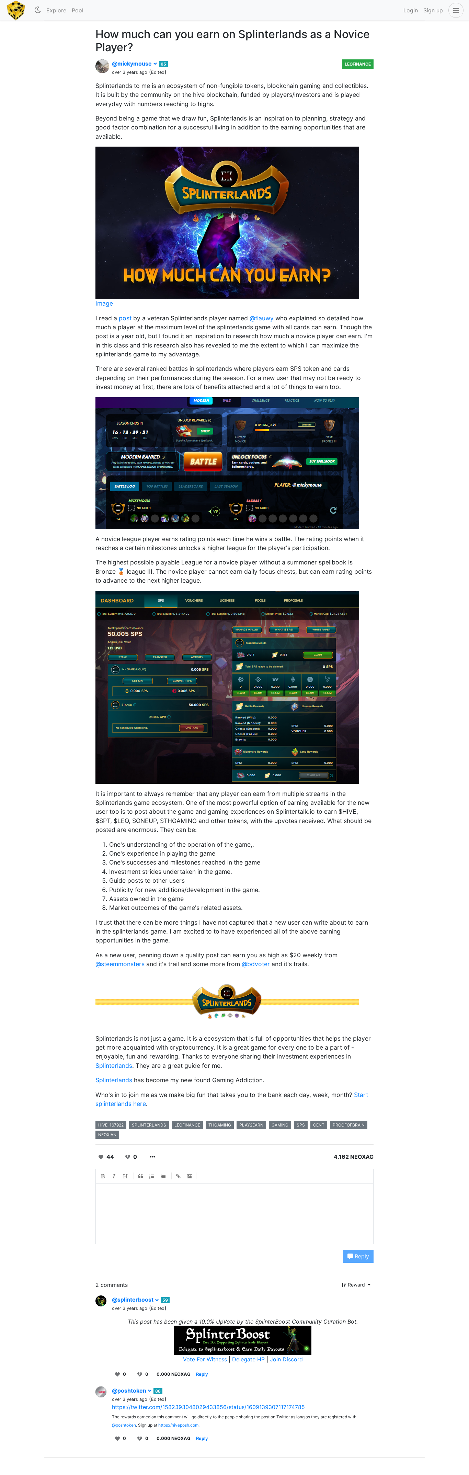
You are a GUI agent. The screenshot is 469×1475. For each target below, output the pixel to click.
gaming (280, 1125)
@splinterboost (133, 1299)
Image (104, 303)
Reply (361, 1256)
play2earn (251, 1125)
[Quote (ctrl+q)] (141, 1176)
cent (318, 1125)
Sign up (433, 10)
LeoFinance (358, 64)
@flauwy (262, 318)
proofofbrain (349, 1125)
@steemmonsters (120, 964)
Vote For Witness (206, 1359)
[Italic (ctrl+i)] (114, 1176)
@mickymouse (132, 63)
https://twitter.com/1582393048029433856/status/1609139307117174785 (208, 1407)
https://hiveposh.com (178, 1425)
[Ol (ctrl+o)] (152, 1176)
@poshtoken (130, 1390)
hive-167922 (111, 1125)
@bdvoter (256, 964)
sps (301, 1125)
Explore (56, 10)
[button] (455, 10)
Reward (356, 1285)
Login (410, 10)
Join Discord (286, 1359)
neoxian (107, 1134)
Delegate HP (248, 1359)
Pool (77, 10)
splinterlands (149, 1125)
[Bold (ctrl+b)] (103, 1176)
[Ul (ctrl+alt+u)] (163, 1176)
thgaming (219, 1125)
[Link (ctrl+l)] (178, 1176)
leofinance (187, 1125)
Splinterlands (113, 1065)
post (125, 318)
